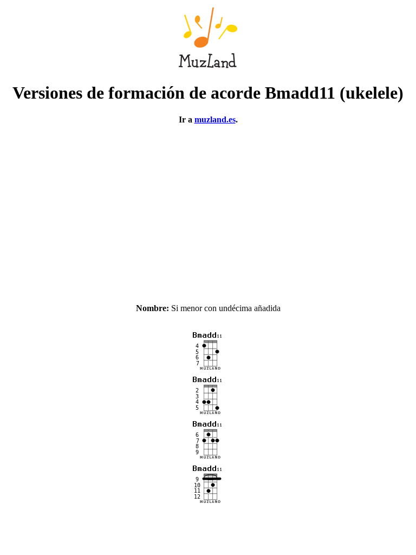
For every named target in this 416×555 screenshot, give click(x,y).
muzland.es (215, 119)
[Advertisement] (208, 209)
